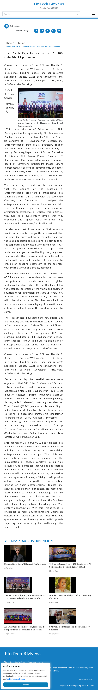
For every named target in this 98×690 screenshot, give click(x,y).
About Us (8, 662)
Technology (20, 43)
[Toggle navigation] (94, 14)
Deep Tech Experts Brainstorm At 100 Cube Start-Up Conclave (33, 46)
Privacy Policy (85, 679)
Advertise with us (36, 662)
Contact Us (20, 662)
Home (9, 43)
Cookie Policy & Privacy (15, 679)
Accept (26, 684)
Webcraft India (88, 685)
